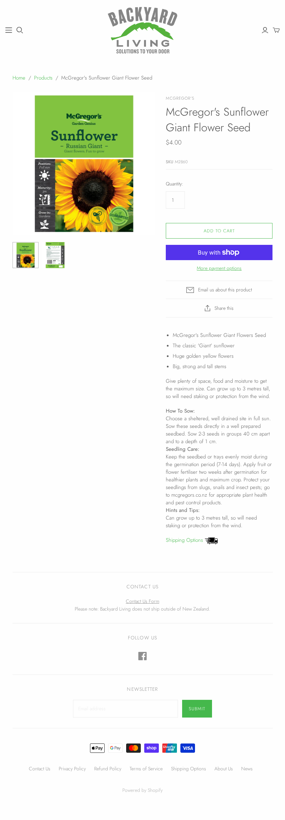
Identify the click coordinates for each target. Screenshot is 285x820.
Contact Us (39, 768)
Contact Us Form (142, 601)
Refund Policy (107, 768)
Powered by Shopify (142, 790)
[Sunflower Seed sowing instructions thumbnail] (55, 255)
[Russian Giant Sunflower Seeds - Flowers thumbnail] (26, 255)
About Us (223, 768)
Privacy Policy (72, 768)
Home (19, 78)
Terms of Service (146, 768)
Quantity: (174, 184)
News (247, 768)
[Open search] (19, 30)
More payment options (219, 268)
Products (43, 78)
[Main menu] (8, 30)
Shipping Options (185, 540)
